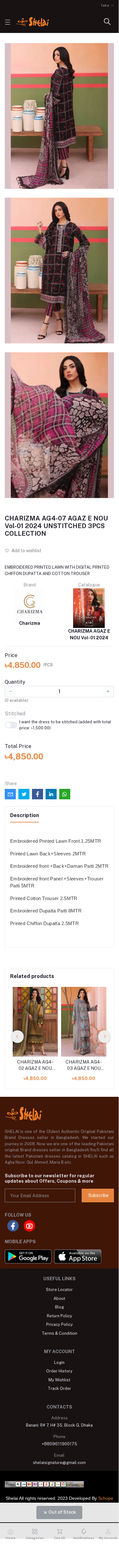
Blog (59, 1307)
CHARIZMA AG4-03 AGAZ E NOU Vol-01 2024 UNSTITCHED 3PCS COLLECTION (84, 1065)
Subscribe (98, 1195)
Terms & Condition (59, 1333)
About (59, 1298)
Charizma (29, 623)
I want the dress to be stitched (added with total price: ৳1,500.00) (65, 725)
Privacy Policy (59, 1324)
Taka (105, 5)
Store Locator (59, 1289)
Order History (59, 1371)
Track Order (59, 1388)
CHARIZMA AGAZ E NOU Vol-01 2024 (89, 634)
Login (59, 1362)
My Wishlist (59, 1380)
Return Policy (59, 1316)
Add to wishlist (25, 550)
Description (24, 815)
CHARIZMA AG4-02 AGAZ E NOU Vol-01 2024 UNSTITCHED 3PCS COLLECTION (35, 1065)
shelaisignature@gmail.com (59, 1462)
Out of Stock (61, 1512)
